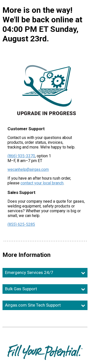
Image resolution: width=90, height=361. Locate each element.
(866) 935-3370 (21, 156)
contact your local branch (42, 183)
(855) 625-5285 (21, 224)
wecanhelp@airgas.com (28, 169)
